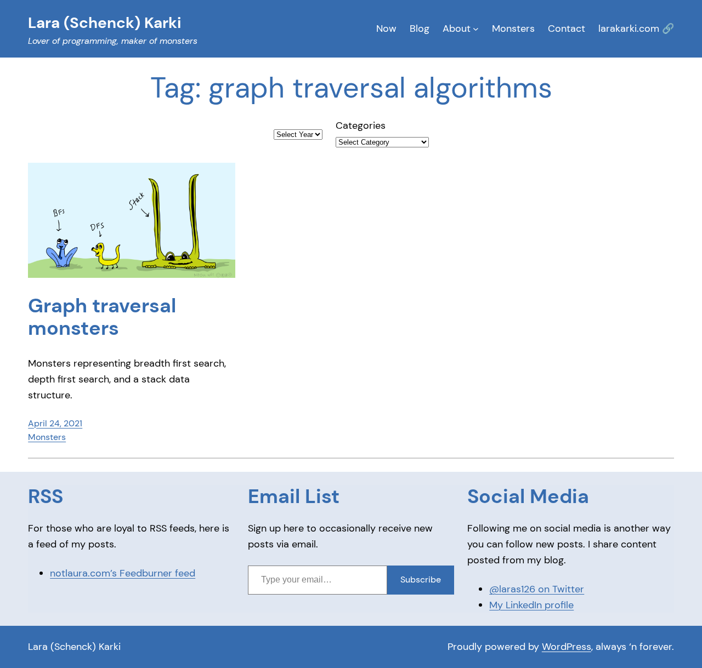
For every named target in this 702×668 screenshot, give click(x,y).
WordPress (566, 646)
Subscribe (420, 579)
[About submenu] (476, 29)
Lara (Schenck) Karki (74, 646)
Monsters (47, 437)
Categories (361, 125)
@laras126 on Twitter (536, 589)
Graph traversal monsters (102, 317)
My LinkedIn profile (531, 605)
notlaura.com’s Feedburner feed (122, 573)
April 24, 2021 (55, 423)
